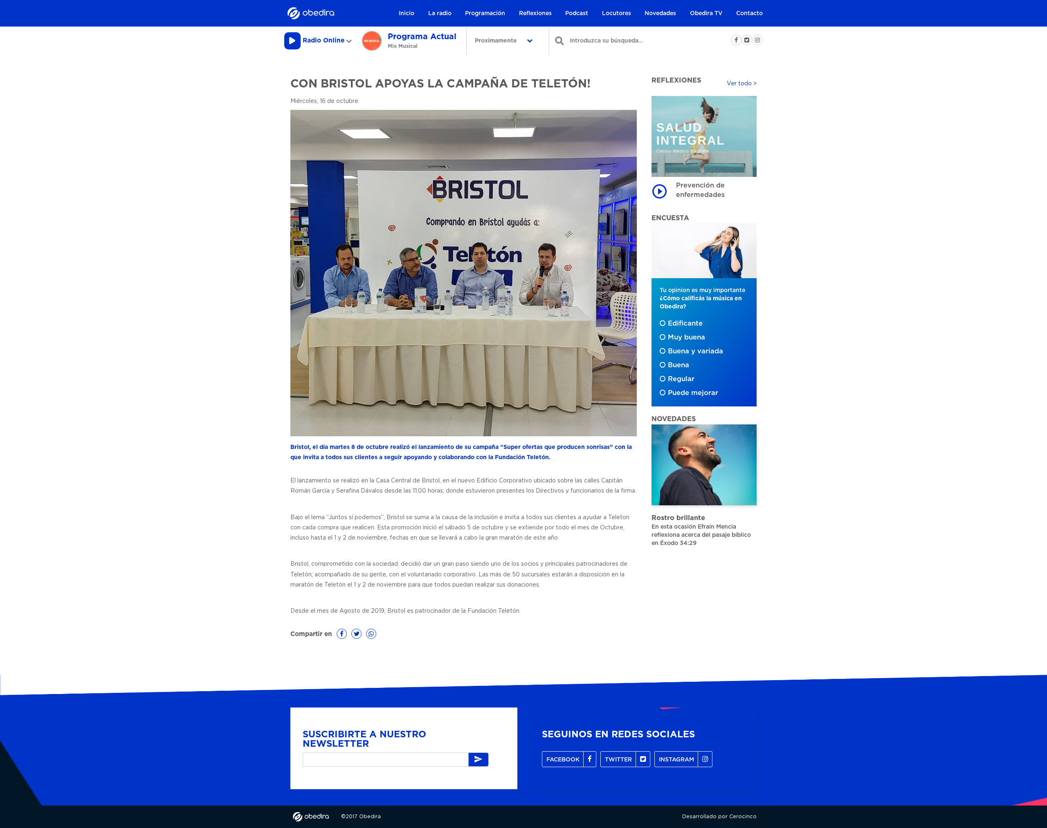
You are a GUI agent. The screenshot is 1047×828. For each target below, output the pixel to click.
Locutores (616, 13)
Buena (678, 365)
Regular (681, 379)
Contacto (749, 13)
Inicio (406, 13)
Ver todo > (742, 84)
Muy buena (686, 337)
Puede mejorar (693, 393)
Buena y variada (695, 351)
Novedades (660, 13)
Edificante (685, 323)
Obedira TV (706, 13)
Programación (485, 13)
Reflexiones (535, 13)
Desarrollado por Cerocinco (719, 816)
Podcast (576, 13)
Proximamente (497, 41)
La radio (440, 13)
